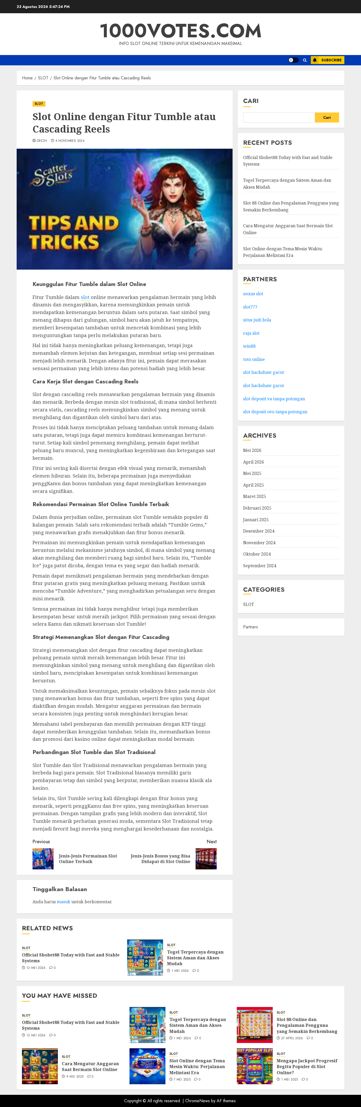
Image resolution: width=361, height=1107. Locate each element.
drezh (42, 141)
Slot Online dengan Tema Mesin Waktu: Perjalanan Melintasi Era (197, 1067)
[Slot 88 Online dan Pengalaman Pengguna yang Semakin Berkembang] (255, 1025)
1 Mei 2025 (289, 1080)
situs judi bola (257, 320)
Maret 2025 (254, 496)
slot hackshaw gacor (264, 372)
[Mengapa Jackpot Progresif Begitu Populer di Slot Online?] (255, 1066)
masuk (63, 902)
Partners (250, 627)
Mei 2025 (252, 473)
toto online (254, 359)
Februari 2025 (257, 508)
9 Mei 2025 (75, 1077)
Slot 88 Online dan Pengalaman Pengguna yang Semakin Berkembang (307, 1025)
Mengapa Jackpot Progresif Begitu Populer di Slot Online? (307, 1067)
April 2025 (253, 485)
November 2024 (259, 543)
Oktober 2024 (257, 554)
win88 (249, 346)
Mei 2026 (252, 450)
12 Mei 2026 (36, 968)
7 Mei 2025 (182, 1080)
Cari (251, 100)
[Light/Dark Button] (293, 60)
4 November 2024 (70, 141)
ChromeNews (197, 1101)
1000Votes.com (180, 30)
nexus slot (253, 294)
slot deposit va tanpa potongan (274, 399)
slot (85, 297)
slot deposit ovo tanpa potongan (275, 412)
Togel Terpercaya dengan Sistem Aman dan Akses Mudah (195, 958)
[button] (305, 60)
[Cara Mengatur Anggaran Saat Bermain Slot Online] (40, 1066)
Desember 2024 (258, 531)
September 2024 (259, 566)
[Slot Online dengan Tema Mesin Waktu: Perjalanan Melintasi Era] (147, 1066)
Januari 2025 (256, 520)
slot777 (250, 307)
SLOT (39, 103)
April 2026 (253, 462)
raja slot (251, 333)
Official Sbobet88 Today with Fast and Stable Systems (70, 958)
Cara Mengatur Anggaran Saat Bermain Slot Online (90, 1066)
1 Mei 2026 (180, 971)
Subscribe (331, 60)
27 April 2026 (292, 1038)
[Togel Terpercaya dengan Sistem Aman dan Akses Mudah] (145, 958)
